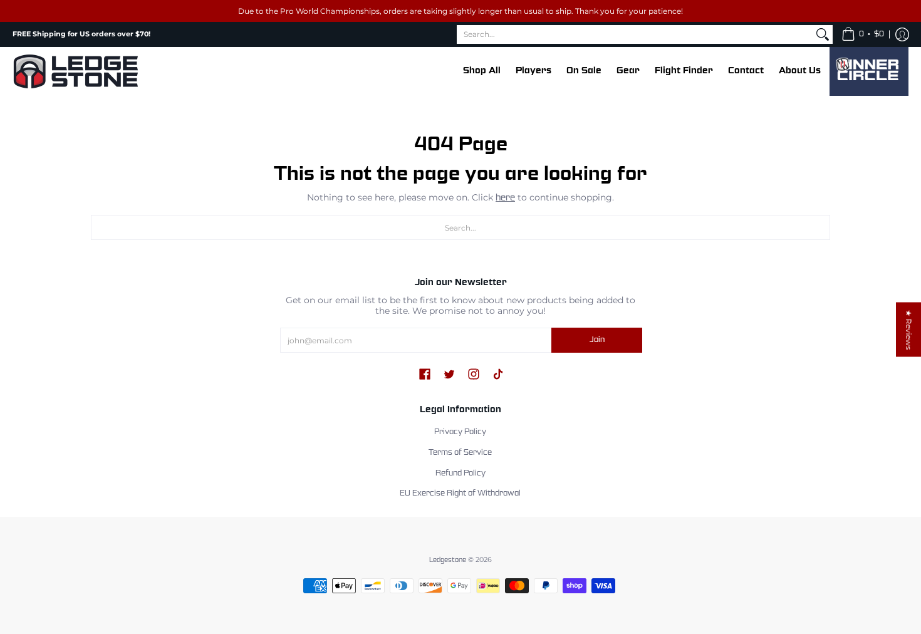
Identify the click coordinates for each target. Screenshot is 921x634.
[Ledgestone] (75, 71)
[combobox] (635, 34)
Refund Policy (460, 473)
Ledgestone (447, 560)
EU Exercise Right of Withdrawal (460, 493)
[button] (863, 34)
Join (597, 340)
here (505, 198)
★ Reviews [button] (908, 329)
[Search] (823, 34)
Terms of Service (460, 453)
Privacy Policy (460, 432)
